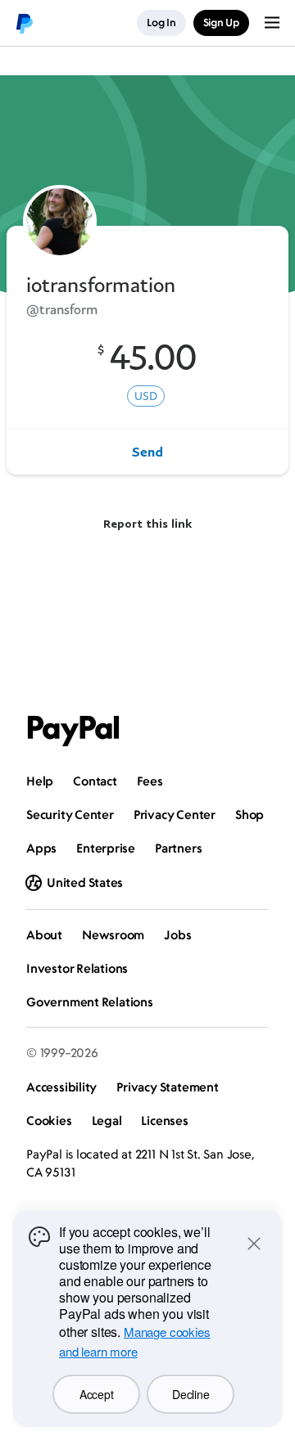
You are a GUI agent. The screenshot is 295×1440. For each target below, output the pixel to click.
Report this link (147, 523)
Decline (190, 1394)
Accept (96, 1394)
